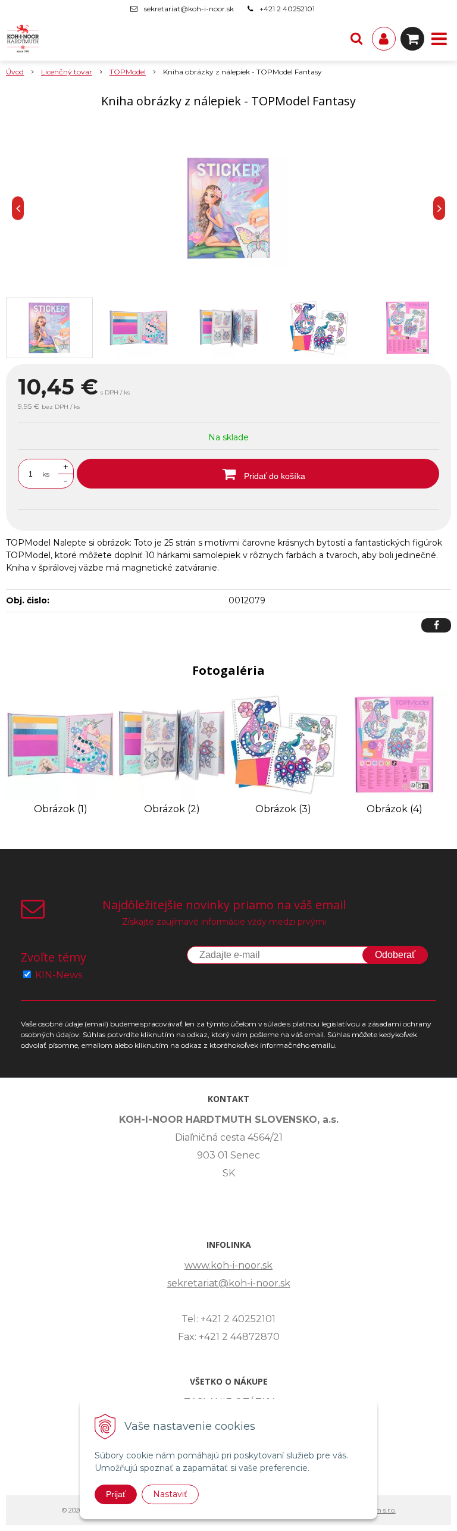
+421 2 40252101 (287, 8)
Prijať (116, 1494)
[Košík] (412, 39)
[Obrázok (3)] (282, 744)
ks (45, 473)
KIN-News (58, 975)
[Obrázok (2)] (171, 744)
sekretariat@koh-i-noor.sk (189, 8)
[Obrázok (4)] (394, 744)
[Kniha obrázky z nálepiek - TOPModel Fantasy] (228, 208)
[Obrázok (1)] (60, 744)
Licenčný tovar (66, 71)
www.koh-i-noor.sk (228, 1265)
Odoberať (395, 955)
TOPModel (127, 71)
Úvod (15, 71)
